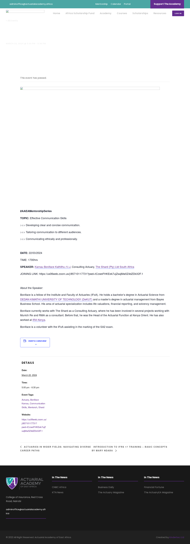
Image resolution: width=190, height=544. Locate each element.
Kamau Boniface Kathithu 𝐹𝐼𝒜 (52, 267)
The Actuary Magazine (111, 492)
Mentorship (101, 3)
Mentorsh (32, 407)
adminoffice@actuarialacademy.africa (31, 3)
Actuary (25, 399)
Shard (41, 407)
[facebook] (135, 3)
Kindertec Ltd (176, 537)
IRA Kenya (39, 320)
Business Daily (106, 487)
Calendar (116, 3)
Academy (105, 13)
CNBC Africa (59, 487)
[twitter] (146, 3)
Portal (127, 3)
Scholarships (140, 13)
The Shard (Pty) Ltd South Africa (115, 267)
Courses (122, 13)
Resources (159, 13)
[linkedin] (140, 3)
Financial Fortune (154, 487)
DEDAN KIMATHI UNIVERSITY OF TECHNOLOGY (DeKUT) (56, 299)
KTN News (57, 492)
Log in (178, 13)
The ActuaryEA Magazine (158, 492)
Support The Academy (167, 3)
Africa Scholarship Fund (79, 13)
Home (56, 13)
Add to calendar (37, 340)
